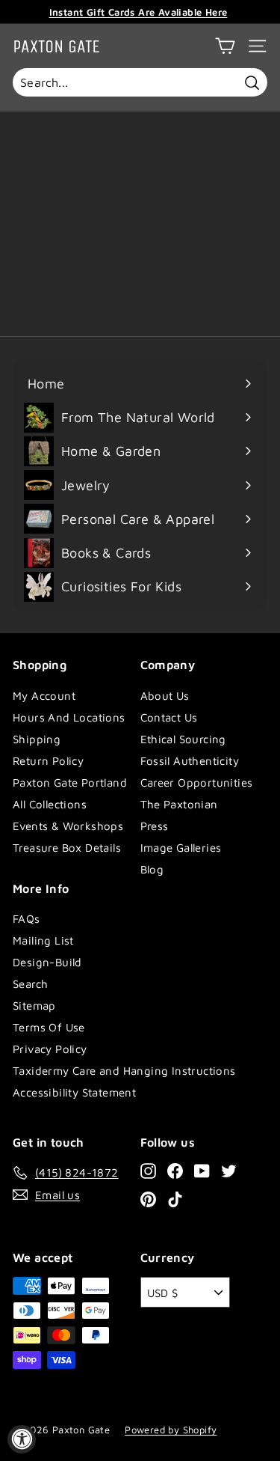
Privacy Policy (50, 1049)
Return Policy (48, 760)
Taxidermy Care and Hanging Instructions (124, 1070)
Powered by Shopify (171, 1430)
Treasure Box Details (67, 847)
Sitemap (34, 1005)
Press (154, 826)
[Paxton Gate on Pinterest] (148, 1198)
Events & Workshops (68, 826)
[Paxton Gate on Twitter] (229, 1170)
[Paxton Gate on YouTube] (202, 1170)
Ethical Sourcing (183, 739)
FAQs (26, 918)
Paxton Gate (56, 46)
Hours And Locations (69, 717)
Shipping (36, 739)
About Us (165, 695)
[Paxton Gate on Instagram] (148, 1170)
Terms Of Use (49, 1027)
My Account (44, 695)
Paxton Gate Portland (70, 782)
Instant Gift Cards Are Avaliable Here (138, 12)
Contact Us (169, 717)
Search (30, 983)
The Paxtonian (179, 804)
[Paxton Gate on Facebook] (175, 1170)
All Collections (50, 804)
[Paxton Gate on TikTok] (175, 1198)
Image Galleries (181, 847)
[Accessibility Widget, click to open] (21, 1439)
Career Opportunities (196, 782)
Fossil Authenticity (190, 760)
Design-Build (47, 962)
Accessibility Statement (74, 1092)
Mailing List (43, 940)
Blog (152, 869)
